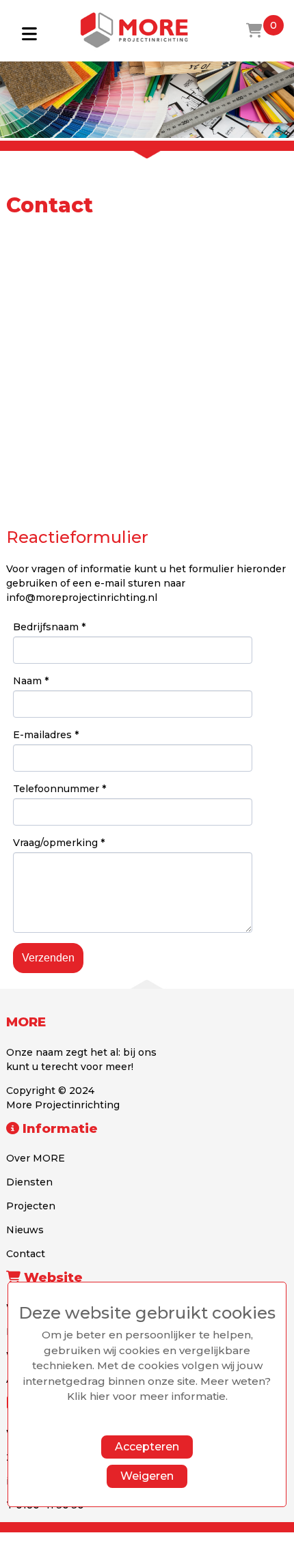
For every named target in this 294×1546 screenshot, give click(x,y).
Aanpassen (140, 1424)
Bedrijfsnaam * (49, 627)
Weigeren (147, 1476)
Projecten (30, 1206)
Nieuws (25, 1230)
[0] (254, 30)
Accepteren (147, 1446)
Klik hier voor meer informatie (146, 1396)
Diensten (29, 1182)
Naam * (31, 681)
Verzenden (48, 958)
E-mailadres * (46, 735)
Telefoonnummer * (59, 789)
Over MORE (35, 1158)
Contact (25, 1254)
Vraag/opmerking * (59, 843)
